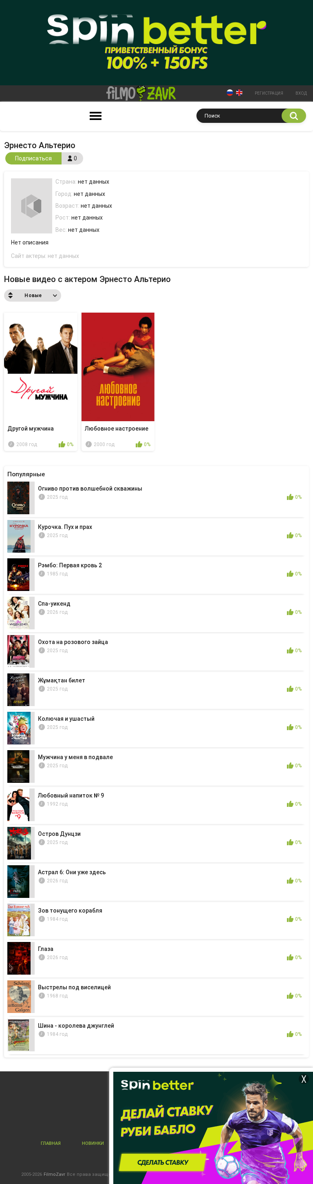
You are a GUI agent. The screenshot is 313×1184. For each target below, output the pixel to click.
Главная (51, 1143)
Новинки (93, 1143)
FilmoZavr (54, 1174)
